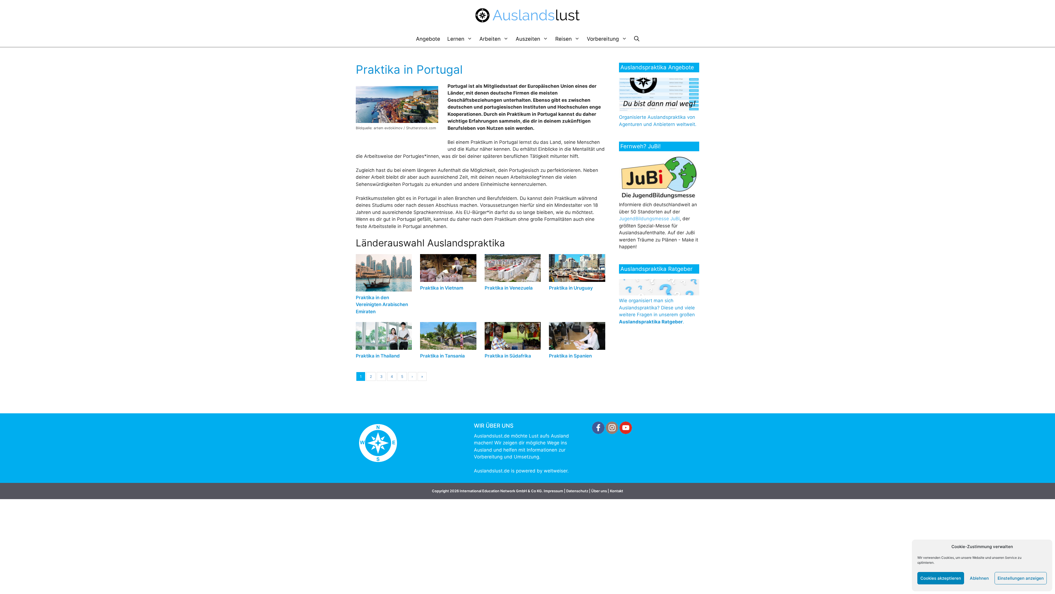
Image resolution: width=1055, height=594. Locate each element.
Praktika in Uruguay (571, 288)
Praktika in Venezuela (509, 288)
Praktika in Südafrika (508, 356)
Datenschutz (577, 491)
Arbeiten (490, 39)
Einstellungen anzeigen (1021, 578)
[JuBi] (660, 197)
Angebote (428, 39)
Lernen (455, 39)
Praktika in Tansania (442, 356)
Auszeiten (528, 39)
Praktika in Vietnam (441, 288)
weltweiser (555, 471)
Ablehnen (979, 578)
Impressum (553, 491)
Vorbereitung (603, 39)
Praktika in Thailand (378, 356)
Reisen (563, 39)
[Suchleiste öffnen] (637, 39)
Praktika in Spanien (570, 356)
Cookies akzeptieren (940, 578)
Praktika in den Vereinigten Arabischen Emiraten (382, 304)
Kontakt (616, 491)
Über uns (599, 491)
